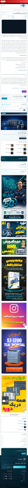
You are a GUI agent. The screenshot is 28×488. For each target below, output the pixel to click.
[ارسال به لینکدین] (8, 104)
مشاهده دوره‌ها (3, 1)
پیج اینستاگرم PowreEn (16, 88)
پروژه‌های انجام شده (23, 473)
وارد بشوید (19, 166)
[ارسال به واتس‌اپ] (10, 104)
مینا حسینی (20, 108)
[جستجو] (1, 7)
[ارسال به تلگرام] (2, 104)
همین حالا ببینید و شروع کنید (22, 70)
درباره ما (24, 477)
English (24, 479)
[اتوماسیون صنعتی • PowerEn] (14, 5)
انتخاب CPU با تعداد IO (22, 426)
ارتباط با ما (24, 475)
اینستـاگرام (24, 91)
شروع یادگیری (2, 3)
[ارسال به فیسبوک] (6, 104)
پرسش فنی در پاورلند (4, 98)
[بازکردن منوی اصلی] (26, 5)
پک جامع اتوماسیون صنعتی (14, 60)
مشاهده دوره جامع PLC (23, 138)
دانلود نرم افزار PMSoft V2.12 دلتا (21, 429)
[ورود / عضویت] (3, 5)
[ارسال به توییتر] (4, 104)
